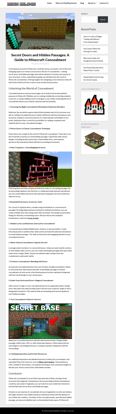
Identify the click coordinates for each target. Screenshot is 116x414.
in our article (33, 218)
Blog (82, 3)
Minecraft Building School (66, 3)
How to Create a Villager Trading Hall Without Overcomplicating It (92, 39)
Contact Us (103, 3)
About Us (91, 3)
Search (84, 14)
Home (49, 3)
